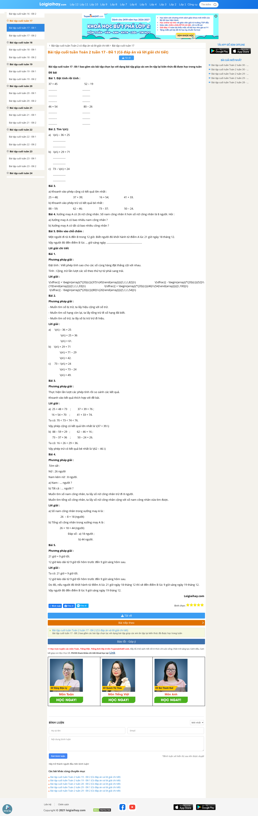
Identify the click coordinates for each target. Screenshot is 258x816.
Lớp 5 (143, 4)
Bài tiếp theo (126, 622)
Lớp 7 (123, 4)
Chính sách (63, 804)
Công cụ (192, 4)
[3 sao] (195, 605)
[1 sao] (188, 605)
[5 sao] (202, 605)
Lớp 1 (182, 4)
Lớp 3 (162, 4)
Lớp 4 (153, 4)
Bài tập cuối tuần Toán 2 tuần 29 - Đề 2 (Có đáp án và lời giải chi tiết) (85, 790)
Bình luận (56, 606)
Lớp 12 (74, 4)
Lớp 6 (133, 4)
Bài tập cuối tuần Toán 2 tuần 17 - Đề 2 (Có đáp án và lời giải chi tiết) (90, 630)
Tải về (127, 57)
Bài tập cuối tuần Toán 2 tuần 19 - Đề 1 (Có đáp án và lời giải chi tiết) (85, 780)
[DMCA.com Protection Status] (102, 811)
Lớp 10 (94, 4)
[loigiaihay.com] (52, 5)
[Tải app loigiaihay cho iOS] (240, 51)
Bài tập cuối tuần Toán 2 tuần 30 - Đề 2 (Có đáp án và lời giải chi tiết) (230, 65)
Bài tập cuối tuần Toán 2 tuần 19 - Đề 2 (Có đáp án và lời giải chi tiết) (85, 776)
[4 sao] (198, 605)
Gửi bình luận (58, 756)
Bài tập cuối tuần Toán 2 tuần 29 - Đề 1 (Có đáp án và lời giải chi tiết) (85, 787)
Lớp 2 (172, 4)
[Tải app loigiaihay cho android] (219, 51)
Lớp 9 (103, 4)
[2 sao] (191, 605)
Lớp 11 (84, 4)
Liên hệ (47, 804)
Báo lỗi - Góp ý (126, 641)
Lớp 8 (113, 4)
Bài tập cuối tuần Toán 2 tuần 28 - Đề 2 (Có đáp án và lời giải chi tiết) (85, 783)
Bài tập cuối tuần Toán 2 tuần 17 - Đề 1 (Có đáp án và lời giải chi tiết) (108, 52)
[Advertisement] (231, 132)
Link (112, 652)
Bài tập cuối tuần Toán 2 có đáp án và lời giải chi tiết (80, 45)
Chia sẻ (70, 606)
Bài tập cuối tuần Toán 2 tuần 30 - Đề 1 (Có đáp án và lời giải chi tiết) (230, 69)
